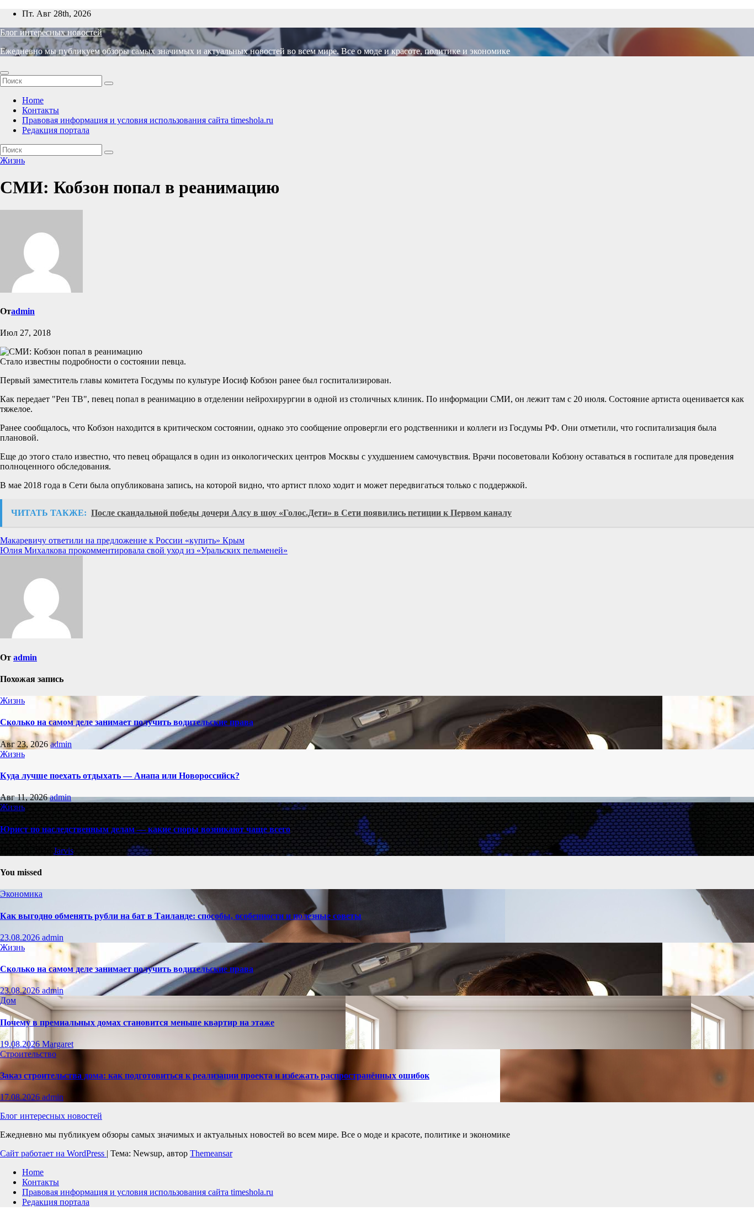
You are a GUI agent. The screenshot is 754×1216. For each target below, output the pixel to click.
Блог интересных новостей (51, 32)
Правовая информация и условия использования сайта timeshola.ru (147, 120)
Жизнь (12, 160)
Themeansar (211, 1153)
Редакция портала (55, 130)
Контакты (40, 110)
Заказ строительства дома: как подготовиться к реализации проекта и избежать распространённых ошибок (214, 1075)
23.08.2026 (21, 937)
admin (23, 311)
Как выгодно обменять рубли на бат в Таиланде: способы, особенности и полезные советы (181, 916)
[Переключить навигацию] (4, 73)
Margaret (57, 1044)
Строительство (28, 1054)
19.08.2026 (21, 1044)
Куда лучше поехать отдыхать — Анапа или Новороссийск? (120, 775)
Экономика (21, 893)
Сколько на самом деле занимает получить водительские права (126, 722)
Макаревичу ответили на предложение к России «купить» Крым (122, 540)
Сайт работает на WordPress (53, 1153)
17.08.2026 (21, 1097)
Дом (8, 1000)
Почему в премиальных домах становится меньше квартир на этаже (137, 1022)
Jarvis (63, 850)
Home (33, 100)
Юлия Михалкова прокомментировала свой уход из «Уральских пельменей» (144, 550)
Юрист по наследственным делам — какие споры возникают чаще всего (145, 829)
